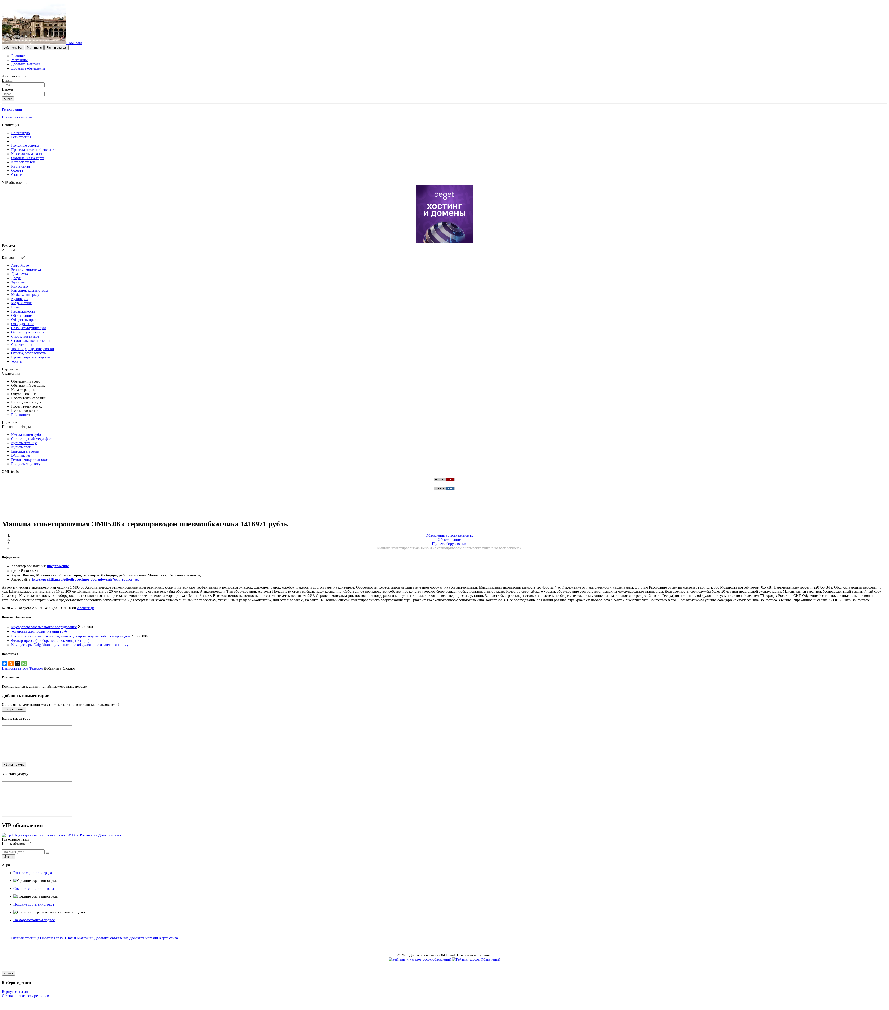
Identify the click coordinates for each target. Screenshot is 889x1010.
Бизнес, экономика (26, 270)
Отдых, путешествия (27, 332)
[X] (17, 663)
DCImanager (20, 455)
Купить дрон (21, 447)
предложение (58, 566)
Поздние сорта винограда (33, 904)
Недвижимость (23, 311)
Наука (16, 307)
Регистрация (12, 109)
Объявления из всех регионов (25, 996)
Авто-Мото (20, 265)
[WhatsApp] (24, 663)
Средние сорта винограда (33, 888)
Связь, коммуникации (28, 328)
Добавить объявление (28, 68)
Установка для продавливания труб (39, 631)
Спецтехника (21, 345)
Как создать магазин (27, 154)
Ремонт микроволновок (30, 460)
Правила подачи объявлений (33, 150)
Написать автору (15, 668)
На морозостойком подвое (34, 920)
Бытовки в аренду (25, 451)
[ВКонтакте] (4, 663)
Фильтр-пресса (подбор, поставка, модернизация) (50, 641)
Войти (8, 99)
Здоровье (18, 282)
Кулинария (19, 299)
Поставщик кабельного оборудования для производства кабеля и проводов (70, 636)
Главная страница (25, 938)
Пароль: (8, 89)
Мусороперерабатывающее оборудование (44, 627)
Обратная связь (52, 938)
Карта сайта (20, 166)
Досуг (16, 278)
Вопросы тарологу (26, 464)
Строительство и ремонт (30, 340)
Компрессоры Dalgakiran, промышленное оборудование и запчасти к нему (69, 645)
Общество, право (24, 320)
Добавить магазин (25, 64)
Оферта (17, 170)
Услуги (16, 361)
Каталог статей (23, 162)
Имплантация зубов (27, 435)
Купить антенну (24, 443)
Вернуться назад (15, 992)
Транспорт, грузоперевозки (32, 349)
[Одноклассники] (11, 663)
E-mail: (7, 80)
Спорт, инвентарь (25, 336)
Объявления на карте (27, 158)
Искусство (19, 286)
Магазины (19, 60)
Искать (8, 856)
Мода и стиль (21, 303)
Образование (21, 315)
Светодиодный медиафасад (32, 439)
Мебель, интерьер (25, 295)
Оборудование (22, 324)
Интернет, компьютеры (29, 290)
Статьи (16, 175)
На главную (20, 133)
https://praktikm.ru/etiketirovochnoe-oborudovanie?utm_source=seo (85, 579)
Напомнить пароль (17, 117)
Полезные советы (25, 145)
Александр (85, 608)
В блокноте (20, 415)
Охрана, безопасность (28, 353)
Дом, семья (19, 274)
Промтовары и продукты (31, 357)
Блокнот (18, 56)
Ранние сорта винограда (32, 873)
